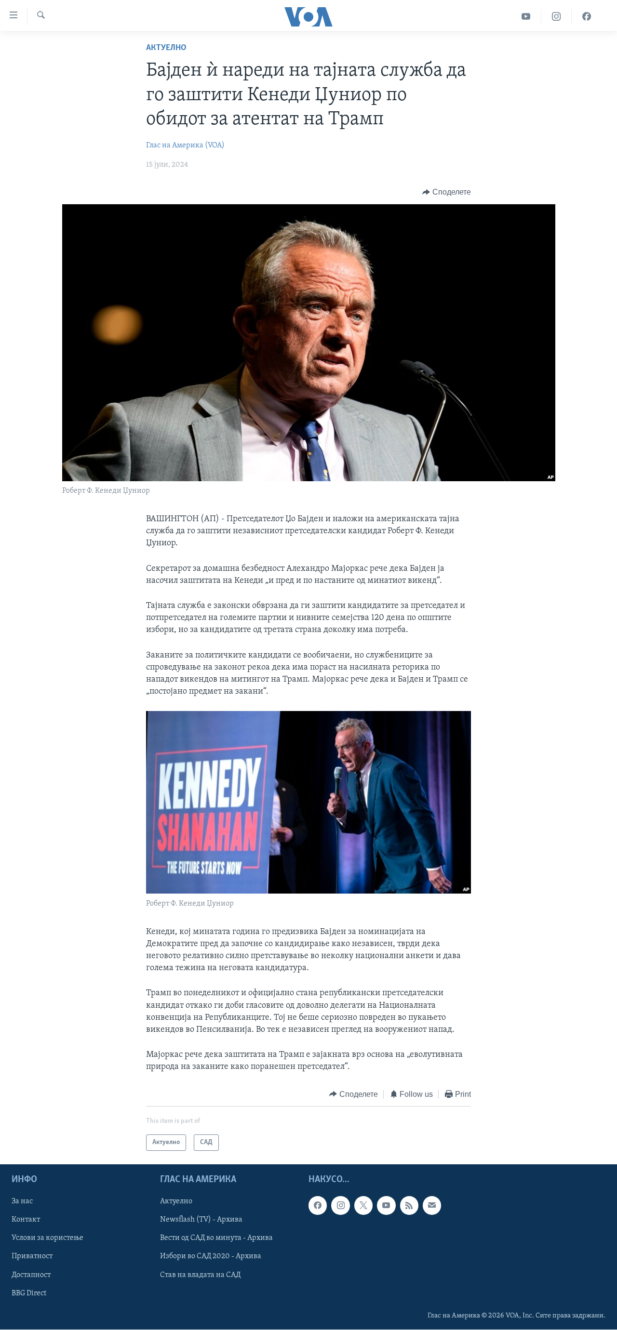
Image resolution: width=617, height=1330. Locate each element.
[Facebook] (587, 16)
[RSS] (409, 1205)
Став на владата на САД (200, 1275)
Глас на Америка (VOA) (185, 145)
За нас (22, 1201)
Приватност (32, 1257)
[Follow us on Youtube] (386, 1205)
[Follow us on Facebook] (317, 1205)
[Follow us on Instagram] (340, 1205)
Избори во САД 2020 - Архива (210, 1257)
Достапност (31, 1275)
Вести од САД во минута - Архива (216, 1238)
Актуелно (166, 48)
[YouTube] (526, 16)
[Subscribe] (432, 1205)
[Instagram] (556, 16)
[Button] (446, 192)
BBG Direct (29, 1293)
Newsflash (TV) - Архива (201, 1220)
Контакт (26, 1220)
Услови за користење (47, 1238)
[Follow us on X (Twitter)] (363, 1205)
